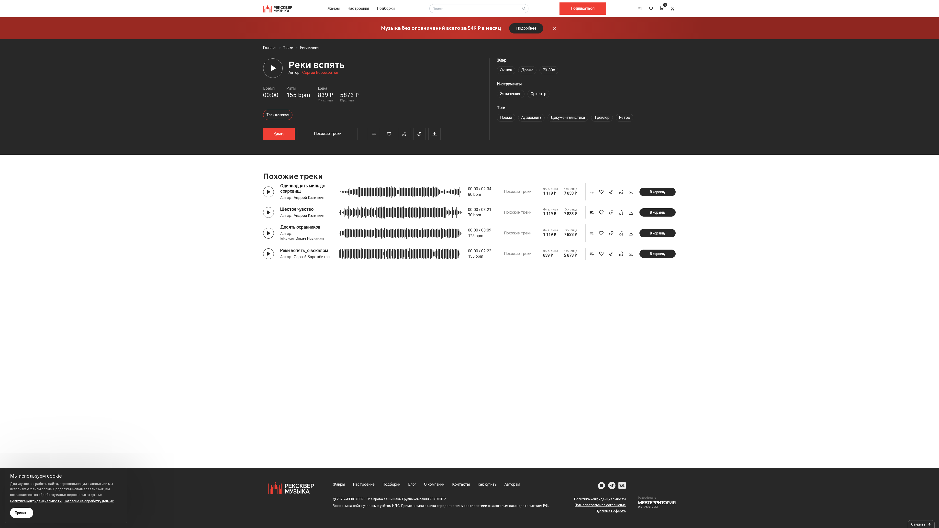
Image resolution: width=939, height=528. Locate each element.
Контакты (461, 484)
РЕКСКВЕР (438, 499)
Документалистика (568, 117)
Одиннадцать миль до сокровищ (302, 188)
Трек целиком (277, 115)
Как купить (487, 484)
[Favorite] (389, 134)
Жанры (333, 8)
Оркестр (538, 93)
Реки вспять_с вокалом (304, 250)
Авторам (512, 484)
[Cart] (661, 8)
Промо (506, 117)
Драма (527, 70)
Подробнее (526, 28)
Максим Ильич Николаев (302, 239)
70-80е (549, 70)
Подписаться (582, 8)
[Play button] (268, 192)
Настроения (358, 8)
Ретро (624, 117)
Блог (412, 484)
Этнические (510, 93)
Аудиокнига (531, 117)
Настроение (364, 484)
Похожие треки (327, 133)
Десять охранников (300, 227)
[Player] (273, 68)
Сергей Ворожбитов (320, 72)
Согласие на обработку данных (89, 501)
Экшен (506, 70)
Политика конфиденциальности (600, 499)
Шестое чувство (296, 209)
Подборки (386, 8)
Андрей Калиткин (309, 197)
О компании (434, 484)
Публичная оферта (611, 511)
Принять (21, 513)
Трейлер (602, 117)
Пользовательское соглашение (600, 505)
